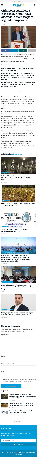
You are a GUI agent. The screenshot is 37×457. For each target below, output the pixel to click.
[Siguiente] (20, 91)
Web (2, 371)
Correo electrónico (7, 364)
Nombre (4, 356)
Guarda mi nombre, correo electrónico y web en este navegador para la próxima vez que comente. (19, 380)
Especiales (6, 172)
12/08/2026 (4, 208)
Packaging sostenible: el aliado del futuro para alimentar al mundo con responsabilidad (17, 314)
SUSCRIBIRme (18, 444)
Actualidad (6, 200)
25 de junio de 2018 (6, 24)
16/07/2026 (4, 233)
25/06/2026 (4, 263)
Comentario (5, 334)
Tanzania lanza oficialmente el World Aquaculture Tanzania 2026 (14, 230)
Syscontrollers (18, 454)
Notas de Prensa (7, 252)
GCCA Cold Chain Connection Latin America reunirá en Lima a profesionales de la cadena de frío (17, 178)
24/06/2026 (4, 291)
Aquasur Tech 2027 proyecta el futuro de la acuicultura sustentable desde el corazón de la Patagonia (17, 287)
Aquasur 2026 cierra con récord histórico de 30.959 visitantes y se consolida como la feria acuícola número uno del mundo (18, 84)
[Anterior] (17, 91)
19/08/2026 (4, 182)
